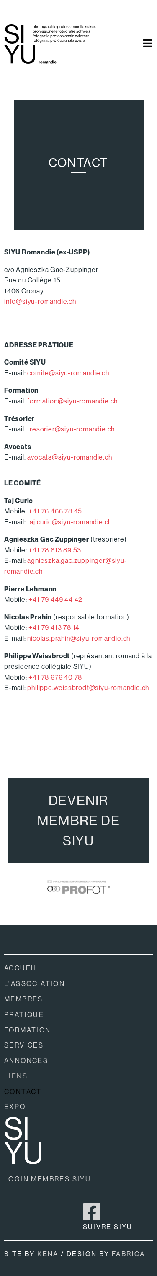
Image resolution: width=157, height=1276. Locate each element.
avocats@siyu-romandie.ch (69, 457)
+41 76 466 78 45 (55, 511)
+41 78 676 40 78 (55, 677)
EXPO (15, 1107)
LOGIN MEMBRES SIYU (47, 1179)
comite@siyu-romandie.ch (68, 373)
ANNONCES (26, 1061)
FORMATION (27, 1030)
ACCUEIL (21, 968)
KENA (48, 1254)
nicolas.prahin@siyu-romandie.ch (78, 638)
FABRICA (128, 1254)
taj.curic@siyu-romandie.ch (69, 522)
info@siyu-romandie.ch (40, 302)
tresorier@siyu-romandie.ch (71, 429)
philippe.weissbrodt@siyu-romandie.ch (88, 688)
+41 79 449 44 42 (55, 599)
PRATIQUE (24, 1015)
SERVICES (24, 1045)
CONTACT (23, 1092)
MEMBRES (23, 999)
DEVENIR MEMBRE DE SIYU (78, 820)
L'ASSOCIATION (34, 984)
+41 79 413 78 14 (54, 628)
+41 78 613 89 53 (54, 550)
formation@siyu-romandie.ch (72, 401)
